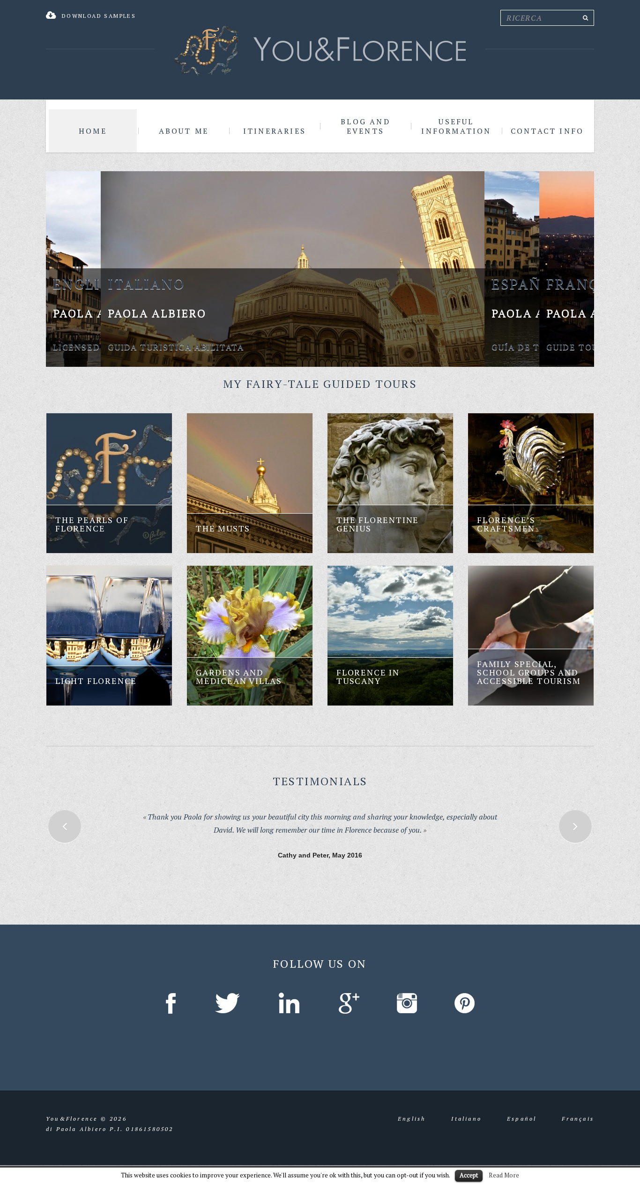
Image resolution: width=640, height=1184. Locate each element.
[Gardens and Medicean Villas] (250, 636)
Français (578, 1112)
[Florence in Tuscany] (390, 636)
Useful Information (456, 126)
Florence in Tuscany (368, 676)
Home (93, 131)
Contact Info (547, 131)
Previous (64, 826)
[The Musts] (250, 483)
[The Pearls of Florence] (109, 483)
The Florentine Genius (377, 524)
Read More (504, 1175)
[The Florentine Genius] (390, 483)
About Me (184, 131)
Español (521, 1112)
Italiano (466, 1112)
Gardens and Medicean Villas (239, 676)
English (412, 1112)
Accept (469, 1175)
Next (575, 826)
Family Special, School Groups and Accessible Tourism (528, 672)
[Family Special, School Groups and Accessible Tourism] (531, 636)
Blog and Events (365, 126)
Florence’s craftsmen (506, 524)
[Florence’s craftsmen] (531, 483)
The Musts (223, 528)
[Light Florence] (109, 636)
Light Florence (96, 680)
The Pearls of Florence (91, 524)
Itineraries (274, 131)
